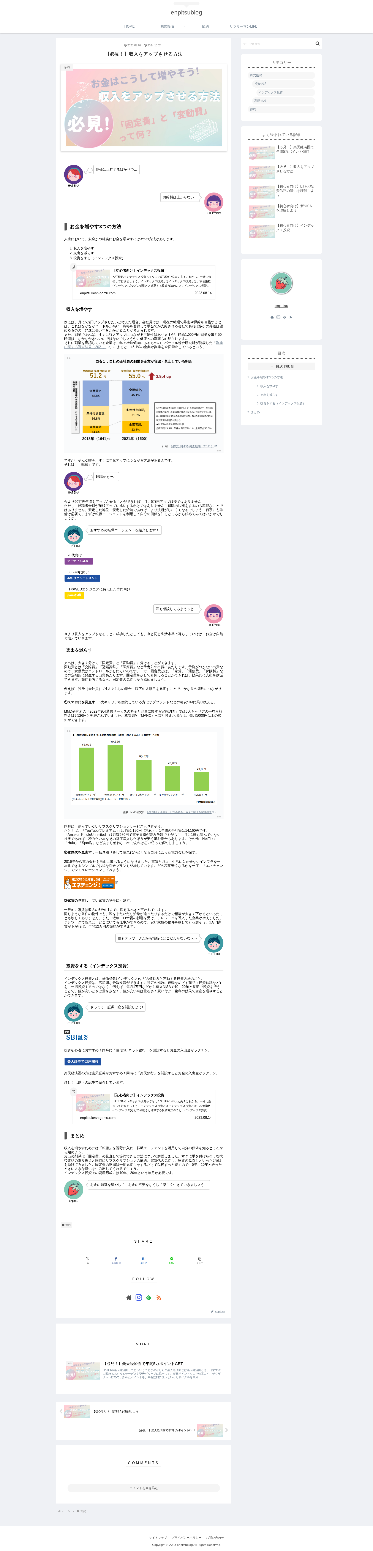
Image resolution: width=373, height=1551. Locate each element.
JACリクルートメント (82, 578)
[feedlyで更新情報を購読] (148, 1297)
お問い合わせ (215, 1537)
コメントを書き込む (143, 1488)
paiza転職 (74, 595)
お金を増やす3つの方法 (267, 377)
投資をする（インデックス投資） (283, 403)
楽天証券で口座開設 (82, 1061)
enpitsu (281, 306)
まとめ (255, 412)
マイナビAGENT (78, 561)
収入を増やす (269, 386)
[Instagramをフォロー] (138, 1297)
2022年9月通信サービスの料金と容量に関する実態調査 (179, 812)
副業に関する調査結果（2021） (192, 446)
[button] (199, 1260)
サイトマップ (158, 1537)
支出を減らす (269, 394)
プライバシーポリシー (186, 1537)
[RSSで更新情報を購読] (158, 1297)
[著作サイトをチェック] (129, 1297)
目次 (279, 366)
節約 (68, 1224)
